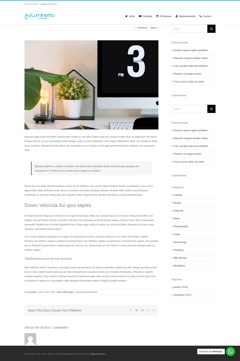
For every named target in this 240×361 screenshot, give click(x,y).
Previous (143, 27)
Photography (181, 226)
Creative (178, 194)
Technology (180, 242)
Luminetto (32, 292)
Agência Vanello (98, 354)
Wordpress (179, 265)
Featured (178, 210)
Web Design (68, 292)
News (59, 292)
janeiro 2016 (181, 287)
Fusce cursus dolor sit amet (189, 81)
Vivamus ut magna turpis (187, 73)
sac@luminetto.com (48, 4)
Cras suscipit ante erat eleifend (191, 65)
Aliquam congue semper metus (191, 58)
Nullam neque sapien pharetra (191, 50)
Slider (177, 234)
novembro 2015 (183, 294)
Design (177, 202)
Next (153, 27)
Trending (178, 249)
